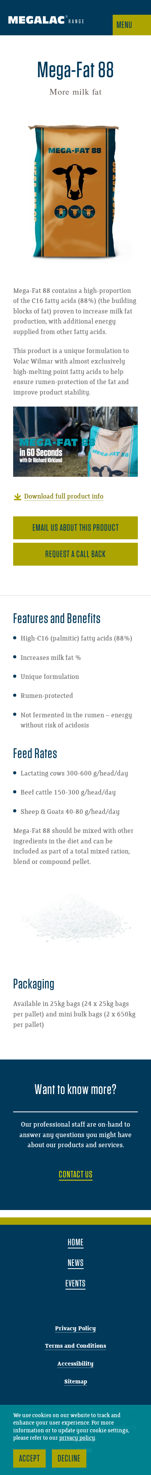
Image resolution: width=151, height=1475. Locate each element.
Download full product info (63, 496)
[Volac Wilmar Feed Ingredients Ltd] (46, 20)
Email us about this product (76, 527)
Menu (124, 24)
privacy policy (77, 1438)
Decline (69, 1458)
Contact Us (76, 1174)
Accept (29, 1458)
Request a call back (75, 553)
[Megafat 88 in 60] (75, 441)
